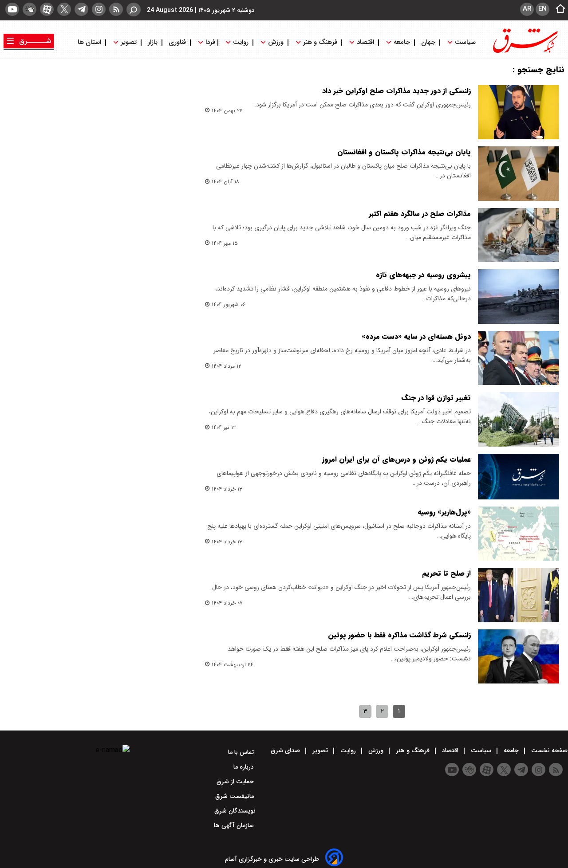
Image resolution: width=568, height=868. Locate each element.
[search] (133, 9)
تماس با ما (242, 752)
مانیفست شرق (235, 796)
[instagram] (99, 9)
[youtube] (12, 9)
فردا (209, 42)
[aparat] (47, 9)
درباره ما (244, 767)
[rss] (116, 9)
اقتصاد (365, 42)
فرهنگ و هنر (320, 42)
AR (527, 9)
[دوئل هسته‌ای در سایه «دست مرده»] (518, 358)
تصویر (128, 42)
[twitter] (64, 9)
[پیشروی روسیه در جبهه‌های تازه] (518, 296)
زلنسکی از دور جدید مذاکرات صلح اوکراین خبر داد (396, 90)
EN (542, 9)
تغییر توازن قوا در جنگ (436, 397)
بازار (152, 42)
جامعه (402, 42)
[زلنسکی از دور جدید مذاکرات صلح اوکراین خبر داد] (518, 112)
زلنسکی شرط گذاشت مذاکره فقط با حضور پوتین (399, 634)
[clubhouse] (29, 9)
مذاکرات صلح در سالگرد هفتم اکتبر (420, 213)
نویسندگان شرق (235, 811)
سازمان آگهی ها (235, 825)
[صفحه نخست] (557, 9)
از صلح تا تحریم (446, 573)
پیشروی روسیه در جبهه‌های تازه (423, 274)
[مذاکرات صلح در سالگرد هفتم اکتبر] (518, 235)
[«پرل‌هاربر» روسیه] (518, 534)
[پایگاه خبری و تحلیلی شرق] (524, 52)
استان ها (90, 42)
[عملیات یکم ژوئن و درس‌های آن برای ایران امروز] (518, 476)
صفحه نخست (548, 750)
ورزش (275, 42)
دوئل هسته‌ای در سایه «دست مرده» (416, 336)
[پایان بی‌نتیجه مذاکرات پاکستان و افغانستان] (518, 173)
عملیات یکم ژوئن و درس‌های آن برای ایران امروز (396, 459)
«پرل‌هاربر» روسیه (444, 512)
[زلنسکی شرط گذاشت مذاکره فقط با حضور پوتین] (518, 656)
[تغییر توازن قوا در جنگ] (518, 419)
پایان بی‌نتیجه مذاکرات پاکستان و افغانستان (404, 151)
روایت (240, 42)
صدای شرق (286, 750)
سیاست (465, 42)
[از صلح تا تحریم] (518, 595)
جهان (428, 42)
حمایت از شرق (236, 781)
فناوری (177, 42)
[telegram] (81, 9)
